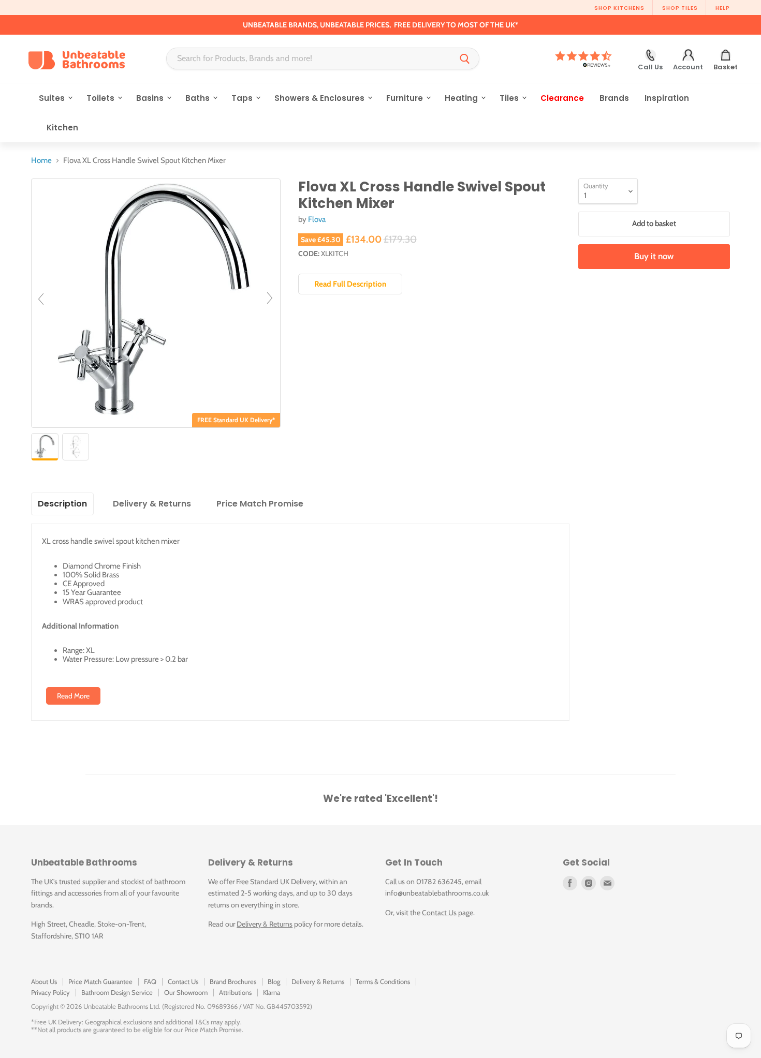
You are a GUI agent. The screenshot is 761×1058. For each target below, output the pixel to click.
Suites (53, 98)
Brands (614, 98)
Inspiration (667, 98)
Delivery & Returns (264, 924)
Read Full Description (350, 284)
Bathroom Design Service (117, 992)
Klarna (271, 992)
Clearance (562, 98)
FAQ (150, 981)
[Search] (465, 58)
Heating (462, 98)
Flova (317, 219)
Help (722, 8)
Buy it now (654, 256)
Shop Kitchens (619, 8)
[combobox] (309, 58)
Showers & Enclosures (320, 98)
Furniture (405, 98)
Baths (198, 98)
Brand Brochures (233, 981)
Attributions (235, 992)
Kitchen (62, 127)
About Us (44, 981)
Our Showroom (186, 992)
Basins (151, 98)
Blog (274, 981)
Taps (243, 98)
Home (41, 160)
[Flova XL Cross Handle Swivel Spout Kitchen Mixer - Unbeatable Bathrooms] (44, 446)
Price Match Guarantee (100, 981)
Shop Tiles (680, 8)
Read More (73, 696)
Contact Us (439, 912)
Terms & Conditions (383, 981)
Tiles (510, 98)
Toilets (101, 98)
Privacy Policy (50, 992)
